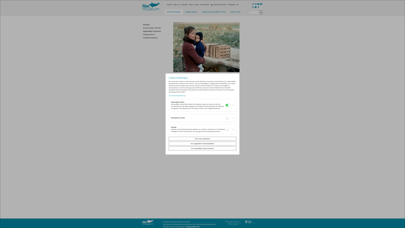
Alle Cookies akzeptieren (202, 139)
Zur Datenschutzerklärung (177, 96)
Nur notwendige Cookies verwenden (202, 148)
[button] (232, 105)
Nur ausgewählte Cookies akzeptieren (202, 144)
